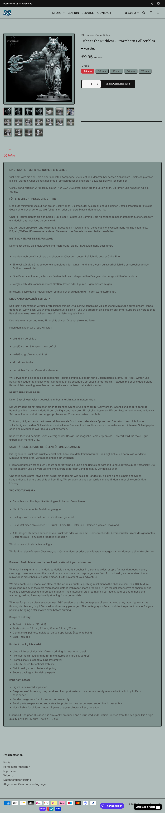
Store (57, 13)
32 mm (102, 71)
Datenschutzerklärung (17, 779)
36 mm (116, 71)
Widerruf (8, 775)
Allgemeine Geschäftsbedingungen (25, 784)
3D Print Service (81, 13)
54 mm (131, 71)
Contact (104, 13)
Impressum (10, 771)
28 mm (88, 71)
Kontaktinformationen (16, 766)
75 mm (145, 71)
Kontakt (8, 762)
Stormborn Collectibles (95, 35)
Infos (11, 155)
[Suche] (143, 12)
